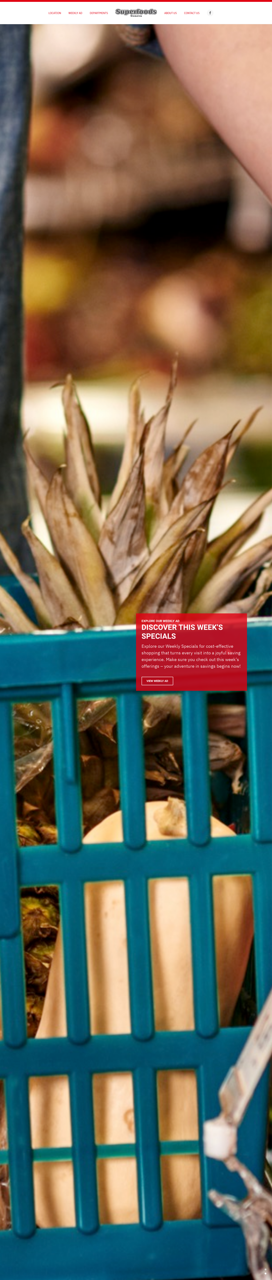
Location (54, 13)
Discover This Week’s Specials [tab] (265, 1273)
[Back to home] (136, 13)
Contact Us (191, 13)
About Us (170, 13)
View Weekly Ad (157, 681)
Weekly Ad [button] (75, 13)
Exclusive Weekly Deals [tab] (265, 1269)
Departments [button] (99, 13)
